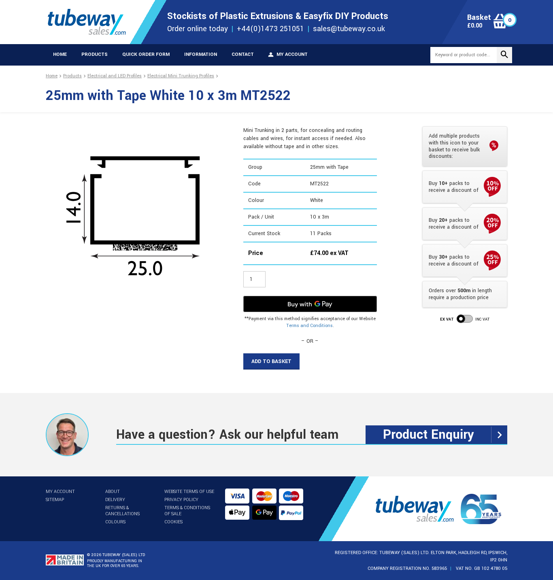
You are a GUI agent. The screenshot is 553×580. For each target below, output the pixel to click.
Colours (115, 522)
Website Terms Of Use (189, 492)
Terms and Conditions (309, 326)
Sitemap (55, 500)
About (112, 492)
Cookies (173, 522)
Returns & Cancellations (122, 511)
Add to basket (271, 361)
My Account (60, 492)
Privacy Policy (181, 500)
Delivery (115, 500)
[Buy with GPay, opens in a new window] (310, 304)
